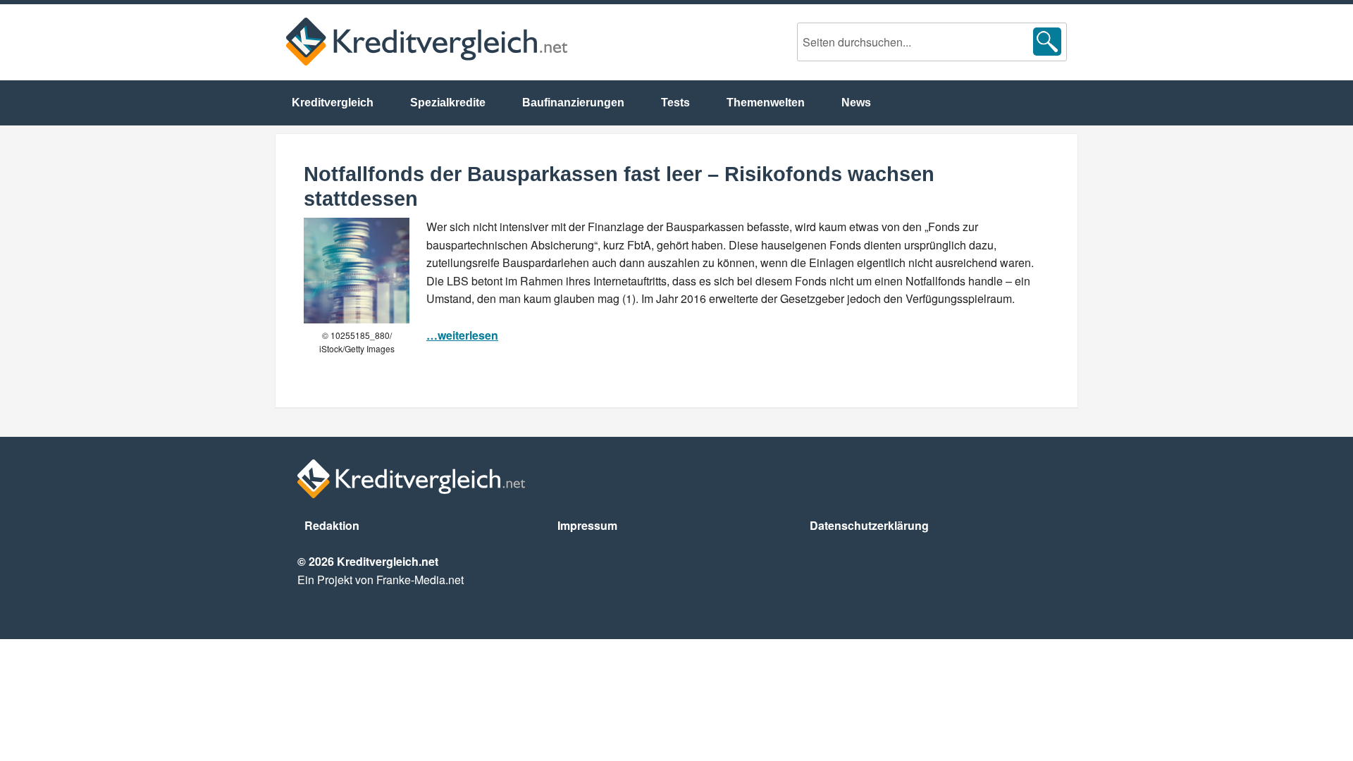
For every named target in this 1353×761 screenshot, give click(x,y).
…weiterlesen (462, 335)
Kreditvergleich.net (426, 41)
